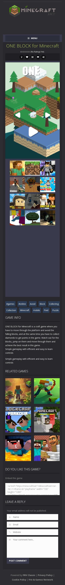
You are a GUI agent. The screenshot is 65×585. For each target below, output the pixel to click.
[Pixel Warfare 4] (17, 184)
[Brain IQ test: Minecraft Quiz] (47, 184)
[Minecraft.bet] (32, 10)
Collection (11, 310)
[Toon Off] (32, 201)
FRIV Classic (29, 575)
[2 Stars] (23, 52)
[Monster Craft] (47, 201)
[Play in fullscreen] (32, 57)
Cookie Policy (19, 579)
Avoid (32, 303)
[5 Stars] (29, 52)
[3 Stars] (25, 52)
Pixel (46, 310)
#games (10, 303)
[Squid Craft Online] (17, 201)
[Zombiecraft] (47, 217)
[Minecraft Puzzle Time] (17, 167)
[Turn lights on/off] (21, 57)
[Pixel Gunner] (47, 167)
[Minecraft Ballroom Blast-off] (32, 184)
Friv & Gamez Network (41, 579)
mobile (36, 310)
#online (22, 303)
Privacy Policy (45, 575)
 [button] (38, 57)
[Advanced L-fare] (17, 217)
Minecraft (24, 310)
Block (42, 303)
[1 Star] (21, 52)
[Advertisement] (35, 24)
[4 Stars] (27, 52)
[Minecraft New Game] (32, 167)
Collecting (54, 303)
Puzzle (55, 310)
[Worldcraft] (32, 217)
